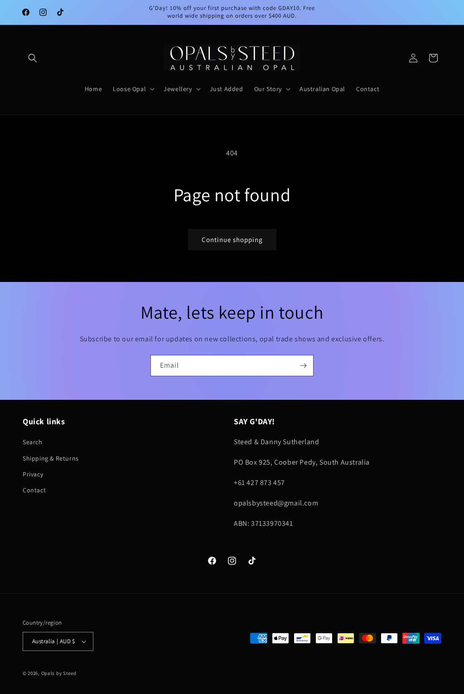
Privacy (33, 474)
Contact (34, 490)
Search (33, 442)
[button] (33, 58)
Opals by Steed (59, 673)
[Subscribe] (303, 365)
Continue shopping (232, 239)
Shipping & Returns (51, 458)
